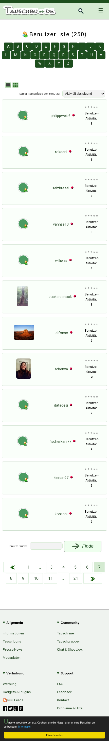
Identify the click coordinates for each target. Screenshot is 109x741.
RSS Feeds (15, 700)
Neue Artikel (92, 566)
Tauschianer (66, 633)
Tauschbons (12, 641)
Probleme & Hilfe (69, 708)
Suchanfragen (90, 583)
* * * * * (91, 108)
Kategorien (93, 557)
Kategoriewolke (89, 600)
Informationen (13, 633)
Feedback (64, 692)
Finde (87, 546)
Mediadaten (12, 657)
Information (24, 726)
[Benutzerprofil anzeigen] (22, 121)
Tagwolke (94, 609)
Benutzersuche (18, 546)
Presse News (13, 649)
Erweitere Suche (88, 575)
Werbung (9, 684)
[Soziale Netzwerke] (13, 708)
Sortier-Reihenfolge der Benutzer (40, 93)
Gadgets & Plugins (17, 692)
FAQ (60, 684)
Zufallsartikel (91, 592)
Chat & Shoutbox (70, 649)
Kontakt (63, 700)
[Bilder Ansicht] (16, 86)
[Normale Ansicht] (8, 86)
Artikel (8, 556)
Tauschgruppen (68, 641)
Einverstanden (54, 735)
